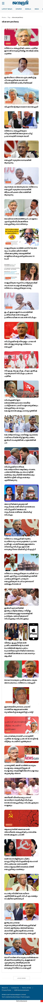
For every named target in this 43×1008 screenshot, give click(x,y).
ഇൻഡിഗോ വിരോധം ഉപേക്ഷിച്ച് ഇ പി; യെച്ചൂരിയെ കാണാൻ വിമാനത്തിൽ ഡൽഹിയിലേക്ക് (20, 80)
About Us (5, 988)
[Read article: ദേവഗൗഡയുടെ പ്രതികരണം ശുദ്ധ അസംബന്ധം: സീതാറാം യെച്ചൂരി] (21, 669)
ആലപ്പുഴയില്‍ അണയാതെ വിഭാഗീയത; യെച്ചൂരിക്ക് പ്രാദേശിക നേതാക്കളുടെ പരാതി (20, 832)
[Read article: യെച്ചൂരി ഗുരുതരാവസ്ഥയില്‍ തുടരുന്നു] (21, 149)
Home (4, 17)
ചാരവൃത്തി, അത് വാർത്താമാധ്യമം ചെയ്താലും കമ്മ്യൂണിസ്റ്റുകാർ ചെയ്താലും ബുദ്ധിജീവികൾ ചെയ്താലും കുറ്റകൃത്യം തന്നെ (21, 769)
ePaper (19, 9)
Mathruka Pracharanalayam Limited (14, 994)
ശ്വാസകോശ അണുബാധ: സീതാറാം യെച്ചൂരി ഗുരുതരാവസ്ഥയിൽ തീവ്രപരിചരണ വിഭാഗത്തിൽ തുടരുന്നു (21, 190)
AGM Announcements (21, 990)
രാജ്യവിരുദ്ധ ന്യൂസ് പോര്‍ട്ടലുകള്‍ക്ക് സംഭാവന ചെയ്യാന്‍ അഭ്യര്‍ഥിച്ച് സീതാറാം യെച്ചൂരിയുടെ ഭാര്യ (20, 285)
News (8, 278)
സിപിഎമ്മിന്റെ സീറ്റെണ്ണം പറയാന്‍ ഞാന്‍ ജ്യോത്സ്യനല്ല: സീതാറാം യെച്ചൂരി (20, 344)
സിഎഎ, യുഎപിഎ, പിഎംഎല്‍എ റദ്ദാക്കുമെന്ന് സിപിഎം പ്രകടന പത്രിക (20, 373)
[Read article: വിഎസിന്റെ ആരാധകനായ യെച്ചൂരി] (21, 95)
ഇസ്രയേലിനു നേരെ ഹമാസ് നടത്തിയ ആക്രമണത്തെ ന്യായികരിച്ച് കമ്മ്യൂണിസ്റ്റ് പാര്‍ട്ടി (18, 709)
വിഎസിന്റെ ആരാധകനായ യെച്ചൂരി (21, 106)
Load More (21, 978)
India (37, 9)
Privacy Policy (6, 990)
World (8, 702)
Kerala (28, 9)
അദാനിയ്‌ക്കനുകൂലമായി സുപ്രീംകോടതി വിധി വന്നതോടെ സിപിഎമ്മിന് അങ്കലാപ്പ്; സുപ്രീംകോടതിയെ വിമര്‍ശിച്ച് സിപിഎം (19, 509)
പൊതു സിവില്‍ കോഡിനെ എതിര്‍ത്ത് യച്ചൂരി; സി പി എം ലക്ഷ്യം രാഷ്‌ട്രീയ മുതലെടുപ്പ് (21, 896)
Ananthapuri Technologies (21, 997)
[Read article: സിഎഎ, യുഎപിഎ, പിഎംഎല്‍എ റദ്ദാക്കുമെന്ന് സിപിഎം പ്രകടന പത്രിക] (21, 359)
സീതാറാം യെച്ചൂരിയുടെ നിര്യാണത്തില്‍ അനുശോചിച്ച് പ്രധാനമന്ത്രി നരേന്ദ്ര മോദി (18, 133)
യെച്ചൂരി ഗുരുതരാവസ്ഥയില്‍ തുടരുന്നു (17, 161)
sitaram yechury (17, 17)
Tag (9, 17)
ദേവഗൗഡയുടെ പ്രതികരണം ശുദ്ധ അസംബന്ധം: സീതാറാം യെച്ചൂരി (20, 681)
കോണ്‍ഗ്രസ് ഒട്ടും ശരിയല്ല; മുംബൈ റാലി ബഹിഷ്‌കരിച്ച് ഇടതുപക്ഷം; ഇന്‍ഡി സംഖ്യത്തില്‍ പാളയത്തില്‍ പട (21, 438)
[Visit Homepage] (20, 3)
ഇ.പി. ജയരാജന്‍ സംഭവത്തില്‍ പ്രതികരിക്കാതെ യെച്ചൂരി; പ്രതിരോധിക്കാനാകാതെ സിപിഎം (20, 315)
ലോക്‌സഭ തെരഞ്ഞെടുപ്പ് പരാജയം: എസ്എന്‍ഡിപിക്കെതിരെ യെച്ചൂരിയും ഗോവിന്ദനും (21, 221)
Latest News (7, 9)
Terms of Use (26, 988)
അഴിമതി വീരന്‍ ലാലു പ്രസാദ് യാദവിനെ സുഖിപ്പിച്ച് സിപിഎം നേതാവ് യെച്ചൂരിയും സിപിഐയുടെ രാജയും (21, 801)
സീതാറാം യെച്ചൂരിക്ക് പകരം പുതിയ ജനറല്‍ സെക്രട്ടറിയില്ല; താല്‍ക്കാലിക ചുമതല (21, 51)
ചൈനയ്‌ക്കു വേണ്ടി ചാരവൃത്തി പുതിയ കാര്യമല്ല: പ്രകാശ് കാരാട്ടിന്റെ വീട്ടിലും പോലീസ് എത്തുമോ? (21, 739)
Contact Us (15, 988)
